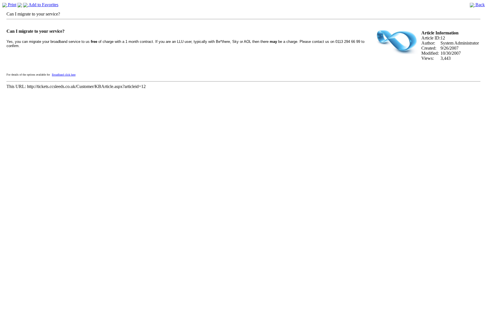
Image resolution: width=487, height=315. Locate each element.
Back (479, 4)
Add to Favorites (43, 4)
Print (11, 4)
